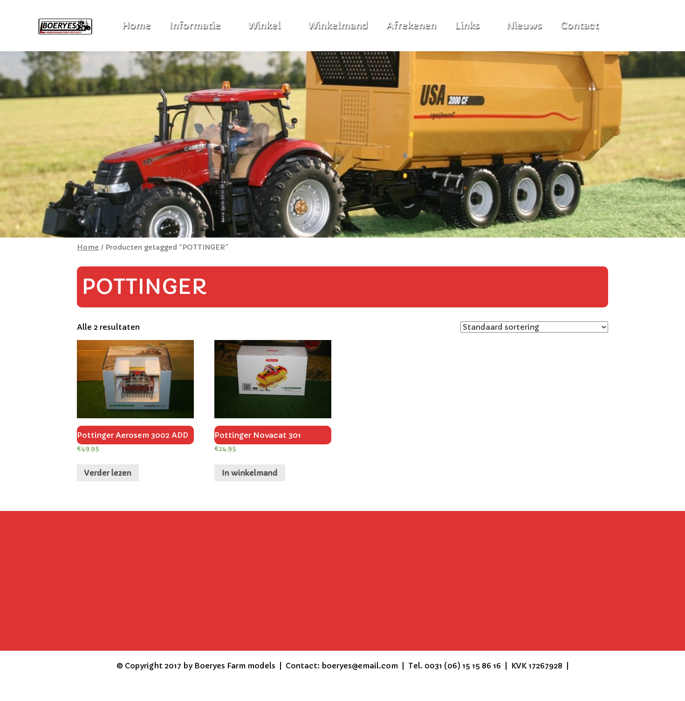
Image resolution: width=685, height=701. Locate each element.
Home (88, 247)
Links (467, 25)
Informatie (194, 25)
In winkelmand (250, 472)
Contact (580, 25)
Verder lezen (107, 472)
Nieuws (524, 25)
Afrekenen (411, 25)
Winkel (264, 25)
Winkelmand (338, 25)
